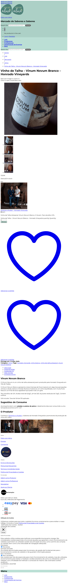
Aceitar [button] (20, 525)
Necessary (6, 547)
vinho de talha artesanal (49, 363)
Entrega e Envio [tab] (10, 374)
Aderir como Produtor (8, 478)
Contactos (4, 444)
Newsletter (5, 484)
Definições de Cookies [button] (9, 525)
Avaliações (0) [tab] (9, 371)
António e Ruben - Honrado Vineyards (14, 210)
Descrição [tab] (7, 368)
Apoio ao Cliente (6, 1)
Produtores (8, 41)
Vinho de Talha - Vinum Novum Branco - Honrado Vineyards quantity (25, 218)
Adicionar (3, 222)
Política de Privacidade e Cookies (12, 472)
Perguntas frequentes (8, 466)
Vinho (10, 363)
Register (12, 36)
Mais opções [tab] (8, 373)
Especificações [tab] (9, 369)
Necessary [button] (4, 545)
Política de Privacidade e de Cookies (31, 523)
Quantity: (53, 218)
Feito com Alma (6, 17)
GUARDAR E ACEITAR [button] (8, 564)
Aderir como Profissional (9, 481)
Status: (3, 178)
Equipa (3, 441)
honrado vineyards (23, 363)
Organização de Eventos (13, 44)
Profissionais (9, 43)
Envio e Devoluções (8, 463)
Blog (6, 46)
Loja (5, 39)
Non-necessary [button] (6, 554)
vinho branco (35, 363)
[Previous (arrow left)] (1, 567)
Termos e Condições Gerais (10, 469)
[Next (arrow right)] (3, 567)
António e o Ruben (15, 415)
